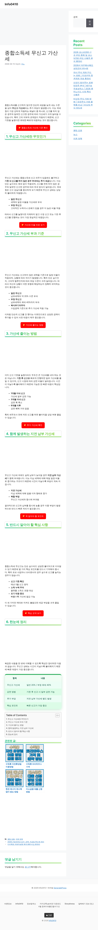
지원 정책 (19, 839)
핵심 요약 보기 (34, 613)
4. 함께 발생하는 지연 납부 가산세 (19, 728)
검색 (75, 17)
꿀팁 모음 (11, 839)
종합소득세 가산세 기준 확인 (34, 128)
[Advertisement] (33, 27)
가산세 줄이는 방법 (34, 325)
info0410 (19, 904)
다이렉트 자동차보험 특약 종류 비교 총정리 (24, 844)
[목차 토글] (56, 715)
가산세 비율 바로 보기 (34, 225)
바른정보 (8, 904)
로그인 (28, 867)
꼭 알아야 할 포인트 (34, 516)
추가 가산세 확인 (34, 425)
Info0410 (11, 4)
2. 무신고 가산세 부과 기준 (16, 722)
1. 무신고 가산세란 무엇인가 (17, 719)
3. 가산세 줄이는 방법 (15, 725)
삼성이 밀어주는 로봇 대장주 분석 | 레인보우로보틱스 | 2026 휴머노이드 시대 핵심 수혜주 (83, 88)
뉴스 (75, 134)
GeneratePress (60, 888)
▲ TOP (49, 915)
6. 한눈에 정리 (12, 734)
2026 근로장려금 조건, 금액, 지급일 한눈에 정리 (26, 842)
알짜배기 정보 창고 (86, 904)
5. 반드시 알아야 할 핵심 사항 (18, 731)
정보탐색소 (31, 904)
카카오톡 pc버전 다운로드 (50, 904)
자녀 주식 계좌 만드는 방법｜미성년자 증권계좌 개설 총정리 (83, 75)
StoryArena (70, 904)
